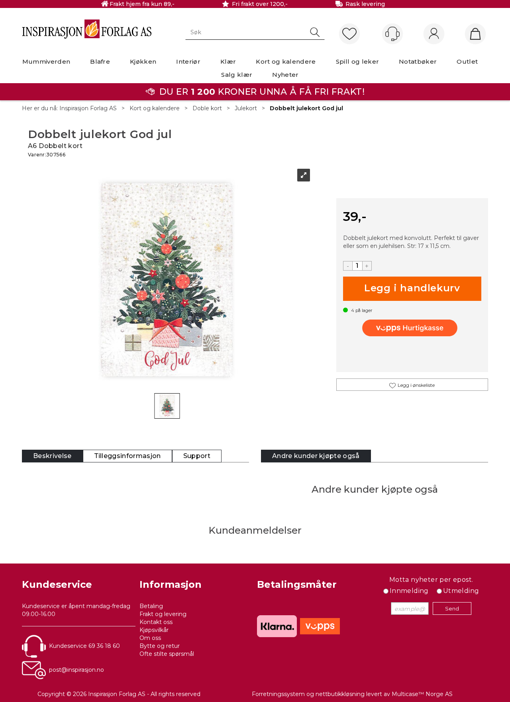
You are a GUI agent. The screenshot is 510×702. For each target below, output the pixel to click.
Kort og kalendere (286, 61)
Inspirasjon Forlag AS (88, 108)
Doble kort (207, 108)
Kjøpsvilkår (154, 630)
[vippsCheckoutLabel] (412, 328)
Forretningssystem (278, 694)
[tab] (52, 456)
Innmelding (409, 591)
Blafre (100, 61)
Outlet (467, 61)
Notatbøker (418, 61)
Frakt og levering (162, 614)
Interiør (188, 61)
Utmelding (461, 591)
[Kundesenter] (392, 34)
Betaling (151, 606)
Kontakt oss (156, 622)
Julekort (246, 108)
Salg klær (236, 74)
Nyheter (285, 74)
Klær (228, 61)
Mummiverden (46, 61)
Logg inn (434, 34)
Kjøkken (143, 61)
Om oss (150, 638)
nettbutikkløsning (340, 694)
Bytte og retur (159, 645)
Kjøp (412, 289)
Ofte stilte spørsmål (166, 653)
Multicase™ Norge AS (422, 694)
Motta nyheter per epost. (431, 579)
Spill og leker (357, 61)
